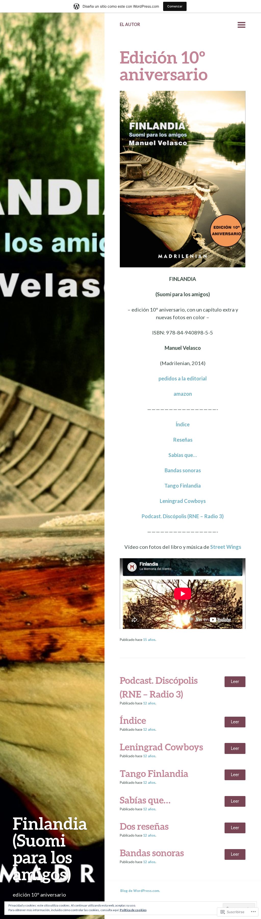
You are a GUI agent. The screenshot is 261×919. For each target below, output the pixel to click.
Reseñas (182, 440)
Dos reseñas (144, 826)
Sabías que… (182, 455)
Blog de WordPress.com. (140, 891)
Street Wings (225, 547)
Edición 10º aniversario (164, 65)
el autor (130, 24)
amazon (183, 394)
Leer (235, 681)
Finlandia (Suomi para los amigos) (50, 848)
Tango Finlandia (182, 485)
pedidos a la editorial (183, 378)
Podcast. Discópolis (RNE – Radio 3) (182, 516)
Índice (183, 424)
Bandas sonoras (183, 470)
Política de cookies (133, 910)
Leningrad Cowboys (183, 501)
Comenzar (174, 6)
